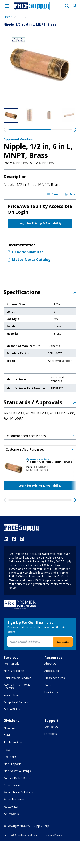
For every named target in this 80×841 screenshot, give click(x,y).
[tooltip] (21, 16)
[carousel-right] (75, 130)
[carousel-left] (5, 130)
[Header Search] (67, 6)
